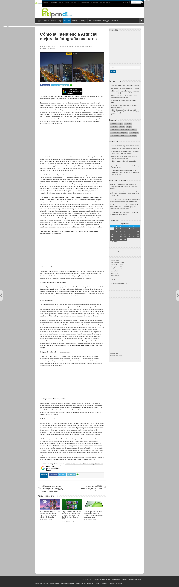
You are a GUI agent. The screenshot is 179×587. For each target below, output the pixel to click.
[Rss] (124, 2)
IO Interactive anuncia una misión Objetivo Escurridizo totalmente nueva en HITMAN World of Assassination (52, 488)
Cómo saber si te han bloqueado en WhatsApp (125, 88)
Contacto (45, 2)
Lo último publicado (83, 2)
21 (112, 237)
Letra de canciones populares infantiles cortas (125, 85)
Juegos (61, 2)
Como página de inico (117, 267)
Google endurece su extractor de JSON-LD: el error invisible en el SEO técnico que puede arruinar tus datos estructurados (124, 206)
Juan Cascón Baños (48, 47)
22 (116, 237)
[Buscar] (142, 2)
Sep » (116, 241)
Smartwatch (115, 136)
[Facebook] (125, 2)
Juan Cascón (116, 579)
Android (113, 123)
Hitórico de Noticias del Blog (119, 283)
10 (125, 231)
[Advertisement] (72, 141)
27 (138, 237)
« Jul (111, 241)
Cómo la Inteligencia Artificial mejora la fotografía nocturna (84, 464)
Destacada (45, 48)
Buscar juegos (115, 260)
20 (138, 234)
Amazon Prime (114, 353)
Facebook (105, 583)
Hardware (46, 21)
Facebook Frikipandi (116, 269)
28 (112, 239)
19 (133, 234)
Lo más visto (94, 2)
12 (133, 231)
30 (121, 239)
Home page (38, 583)
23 (121, 237)
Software (74, 21)
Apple (120, 123)
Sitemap (112, 583)
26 (133, 237)
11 (129, 231)
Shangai (56, 583)
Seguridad (124, 133)
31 (125, 239)
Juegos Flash (114, 271)
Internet (67, 2)
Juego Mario (114, 273)
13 (138, 231)
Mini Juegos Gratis (105, 2)
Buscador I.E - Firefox (117, 265)
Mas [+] (105, 21)
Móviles (73, 2)
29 (116, 239)
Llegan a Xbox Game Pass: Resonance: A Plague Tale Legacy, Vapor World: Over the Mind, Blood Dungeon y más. (71, 515)
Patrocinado (115, 133)
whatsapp (71, 85)
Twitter (98, 583)
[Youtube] (130, 2)
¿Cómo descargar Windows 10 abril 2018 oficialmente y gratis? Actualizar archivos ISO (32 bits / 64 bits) (125, 112)
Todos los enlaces (116, 280)
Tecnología (53, 2)
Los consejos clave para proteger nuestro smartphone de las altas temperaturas (91, 488)
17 (125, 234)
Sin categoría (134, 133)
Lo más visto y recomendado (120, 130)
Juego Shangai (115, 275)
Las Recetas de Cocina (117, 262)
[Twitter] (127, 2)
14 (112, 234)
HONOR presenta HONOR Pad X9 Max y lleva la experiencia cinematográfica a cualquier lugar (93, 514)
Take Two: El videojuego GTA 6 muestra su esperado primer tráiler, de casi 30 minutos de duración (50, 514)
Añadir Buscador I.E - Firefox (84, 583)
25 (129, 237)
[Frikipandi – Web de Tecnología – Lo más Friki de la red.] (59, 12)
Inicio (39, 20)
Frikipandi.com (106, 579)
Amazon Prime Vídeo (116, 356)
